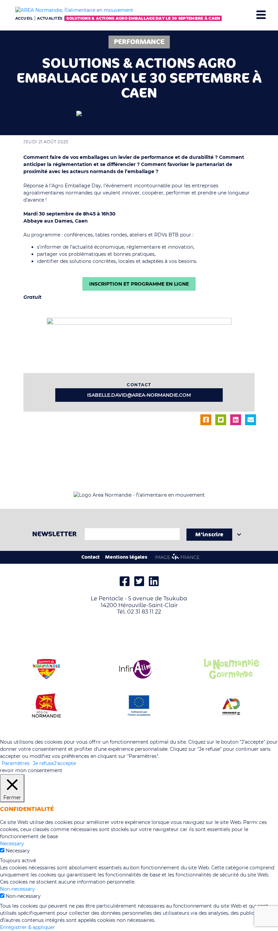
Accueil (24, 18)
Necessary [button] (12, 844)
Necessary (18, 851)
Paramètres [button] (15, 763)
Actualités (49, 18)
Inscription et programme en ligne (139, 284)
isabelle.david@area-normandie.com (139, 395)
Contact (90, 557)
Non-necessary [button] (17, 889)
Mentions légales (126, 557)
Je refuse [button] (43, 763)
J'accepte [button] (65, 763)
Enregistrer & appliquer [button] (27, 927)
